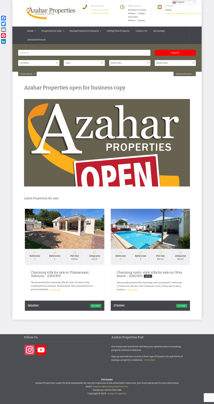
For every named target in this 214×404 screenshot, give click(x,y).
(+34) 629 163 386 (100, 10)
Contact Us (141, 31)
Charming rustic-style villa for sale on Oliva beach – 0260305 (148, 274)
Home (30, 31)
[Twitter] (3, 24)
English (180, 2)
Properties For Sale (52, 31)
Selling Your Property (118, 31)
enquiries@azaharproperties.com (183, 13)
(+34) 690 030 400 (100, 13)
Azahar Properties (117, 393)
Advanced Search (36, 39)
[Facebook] (3, 18)
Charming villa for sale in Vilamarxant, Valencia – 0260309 (59, 274)
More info (55, 289)
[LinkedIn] (3, 41)
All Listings (159, 31)
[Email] (3, 30)
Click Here (149, 360)
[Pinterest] (3, 35)
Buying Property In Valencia (84, 31)
